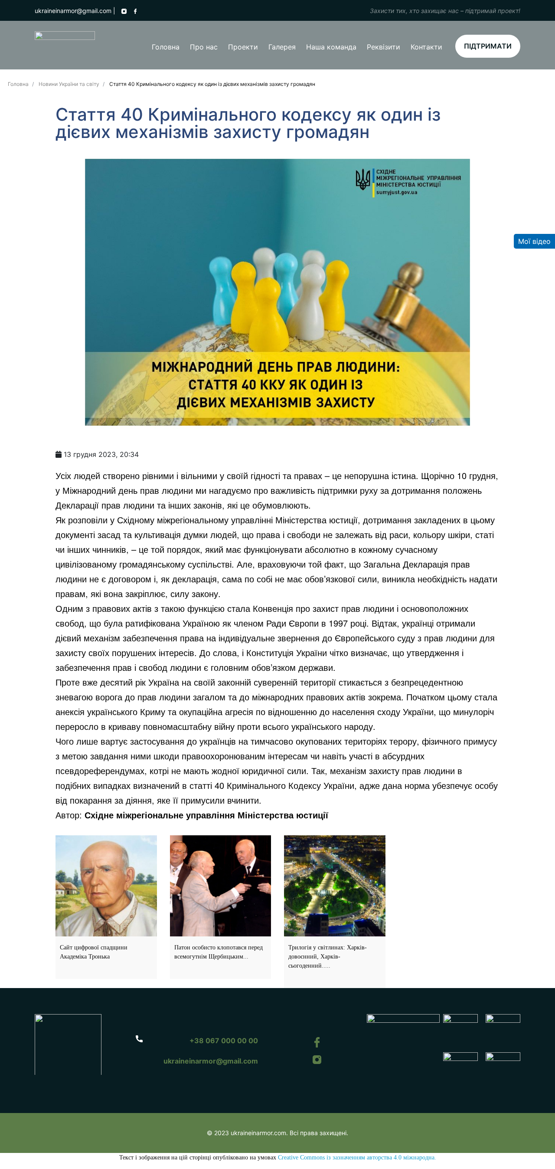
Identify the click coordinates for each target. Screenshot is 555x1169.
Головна (166, 47)
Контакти (426, 47)
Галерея (282, 47)
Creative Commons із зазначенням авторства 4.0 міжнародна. (357, 1157)
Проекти (243, 47)
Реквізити (383, 47)
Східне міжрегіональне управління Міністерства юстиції (206, 814)
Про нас (204, 47)
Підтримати (488, 46)
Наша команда (331, 47)
